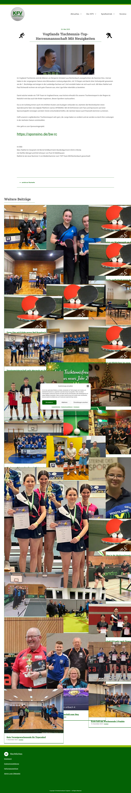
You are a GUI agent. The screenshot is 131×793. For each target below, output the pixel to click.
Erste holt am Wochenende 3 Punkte (108, 721)
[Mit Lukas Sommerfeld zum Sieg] (76, 671)
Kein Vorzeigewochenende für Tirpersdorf (26, 737)
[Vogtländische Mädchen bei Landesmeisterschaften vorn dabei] (76, 551)
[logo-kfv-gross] (17, 7)
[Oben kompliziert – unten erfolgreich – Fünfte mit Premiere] (33, 227)
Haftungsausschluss (11, 769)
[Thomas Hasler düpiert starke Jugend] (76, 458)
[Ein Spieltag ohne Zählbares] (76, 300)
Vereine (106, 724)
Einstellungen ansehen (81, 402)
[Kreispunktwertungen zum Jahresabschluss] (33, 397)
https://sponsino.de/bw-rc (37, 134)
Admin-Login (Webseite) (12, 774)
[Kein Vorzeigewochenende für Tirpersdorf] (33, 711)
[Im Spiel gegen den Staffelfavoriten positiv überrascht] (33, 272)
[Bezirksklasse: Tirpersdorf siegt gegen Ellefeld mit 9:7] (33, 594)
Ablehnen (64, 402)
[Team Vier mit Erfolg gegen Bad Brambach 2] (33, 311)
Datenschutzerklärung (67, 407)
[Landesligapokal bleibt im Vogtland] (76, 255)
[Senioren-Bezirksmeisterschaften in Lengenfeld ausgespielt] (33, 660)
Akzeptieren (49, 402)
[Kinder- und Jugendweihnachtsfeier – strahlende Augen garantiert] (33, 442)
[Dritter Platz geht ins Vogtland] (33, 537)
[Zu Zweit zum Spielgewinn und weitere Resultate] (76, 610)
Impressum (76, 407)
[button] (88, 386)
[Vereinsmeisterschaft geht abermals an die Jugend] (33, 349)
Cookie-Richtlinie (56, 407)
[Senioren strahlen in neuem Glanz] (76, 342)
